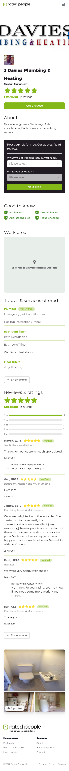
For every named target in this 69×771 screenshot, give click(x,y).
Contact (41, 752)
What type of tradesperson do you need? (32, 157)
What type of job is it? (20, 171)
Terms (52, 764)
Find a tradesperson (14, 747)
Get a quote (34, 105)
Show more (19, 379)
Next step (34, 186)
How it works (10, 752)
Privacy (42, 764)
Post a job (8, 743)
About (40, 743)
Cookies (62, 764)
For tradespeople (46, 747)
